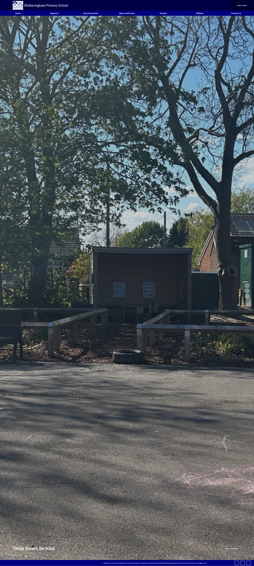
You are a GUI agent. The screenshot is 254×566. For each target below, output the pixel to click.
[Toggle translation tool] (219, 5)
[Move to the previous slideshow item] (247, 291)
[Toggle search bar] (226, 5)
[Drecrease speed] (243, 563)
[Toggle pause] (237, 563)
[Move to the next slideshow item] (247, 296)
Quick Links (242, 5)
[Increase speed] (248, 563)
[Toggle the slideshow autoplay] (247, 285)
